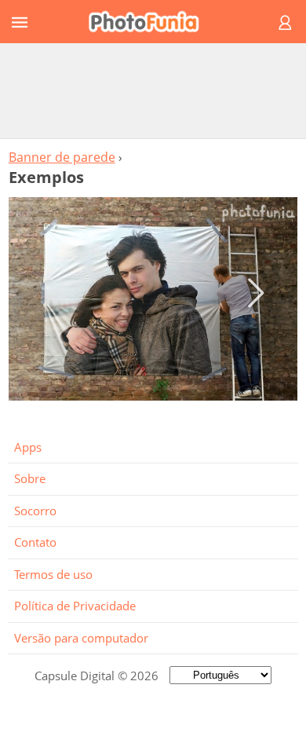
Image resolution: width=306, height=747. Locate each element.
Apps (28, 447)
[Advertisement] (153, 90)
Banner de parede (62, 157)
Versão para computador (81, 638)
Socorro (35, 510)
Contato (35, 542)
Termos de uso (53, 574)
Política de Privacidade (75, 605)
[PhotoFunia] (150, 21)
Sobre (30, 478)
